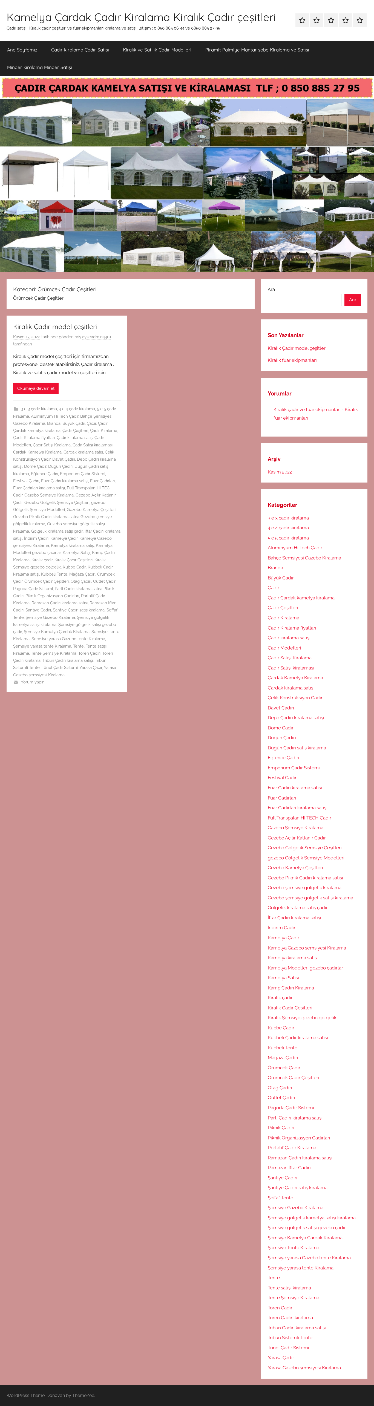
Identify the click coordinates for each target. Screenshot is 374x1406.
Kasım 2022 (280, 472)
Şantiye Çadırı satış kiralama (79, 610)
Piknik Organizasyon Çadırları (52, 595)
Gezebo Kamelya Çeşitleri (91, 509)
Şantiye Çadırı (38, 610)
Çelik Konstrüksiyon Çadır (295, 697)
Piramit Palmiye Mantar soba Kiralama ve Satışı (257, 50)
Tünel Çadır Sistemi (60, 667)
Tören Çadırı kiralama (290, 1317)
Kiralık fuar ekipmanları (292, 360)
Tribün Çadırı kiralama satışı (67, 660)
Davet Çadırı (63, 459)
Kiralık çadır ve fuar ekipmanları (307, 409)
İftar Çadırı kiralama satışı (294, 917)
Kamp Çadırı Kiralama (291, 988)
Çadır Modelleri (284, 648)
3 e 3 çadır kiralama (39, 408)
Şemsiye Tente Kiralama (293, 1247)
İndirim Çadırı (36, 538)
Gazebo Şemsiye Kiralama (49, 495)
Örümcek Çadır (284, 1067)
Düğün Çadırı (60, 466)
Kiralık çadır (42, 560)
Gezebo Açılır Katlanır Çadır (297, 838)
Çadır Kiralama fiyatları (34, 437)
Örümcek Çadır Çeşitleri (46, 581)
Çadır (91, 423)
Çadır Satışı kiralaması (93, 445)
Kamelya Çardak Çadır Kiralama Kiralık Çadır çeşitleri (141, 17)
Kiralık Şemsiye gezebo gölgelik (302, 1017)
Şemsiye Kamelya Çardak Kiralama (57, 631)
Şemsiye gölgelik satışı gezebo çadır (307, 1227)
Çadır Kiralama (103, 430)
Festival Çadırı (26, 480)
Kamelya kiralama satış (72, 545)
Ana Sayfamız (22, 50)
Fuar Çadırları (102, 480)
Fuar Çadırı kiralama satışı (64, 480)
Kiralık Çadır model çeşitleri (55, 326)
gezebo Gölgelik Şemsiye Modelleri (306, 858)
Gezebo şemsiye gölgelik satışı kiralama (310, 897)
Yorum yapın (33, 682)
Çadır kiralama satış (75, 437)
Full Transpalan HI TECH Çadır (299, 818)
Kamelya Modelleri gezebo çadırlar (305, 968)
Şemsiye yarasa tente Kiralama (42, 646)
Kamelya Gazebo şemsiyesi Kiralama (307, 948)
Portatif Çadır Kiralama (292, 1147)
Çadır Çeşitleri (75, 430)
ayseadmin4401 (96, 336)
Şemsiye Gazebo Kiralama (50, 617)
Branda (54, 423)
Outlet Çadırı (104, 581)
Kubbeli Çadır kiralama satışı (298, 1037)
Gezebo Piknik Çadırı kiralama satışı (46, 516)
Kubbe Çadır (74, 567)
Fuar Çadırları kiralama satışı (39, 488)
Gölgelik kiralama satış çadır (57, 531)
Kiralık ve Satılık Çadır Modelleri (157, 50)
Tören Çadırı (89, 653)
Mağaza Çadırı (82, 574)
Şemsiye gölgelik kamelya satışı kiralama (312, 1217)
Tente (78, 646)
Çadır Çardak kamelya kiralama (301, 597)
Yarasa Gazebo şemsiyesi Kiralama (304, 1367)
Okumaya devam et (35, 388)
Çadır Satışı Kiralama (52, 445)
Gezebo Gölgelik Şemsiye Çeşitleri (56, 502)
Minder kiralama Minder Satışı (39, 67)
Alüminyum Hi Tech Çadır (54, 416)
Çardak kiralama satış (83, 452)
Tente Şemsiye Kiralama (53, 653)
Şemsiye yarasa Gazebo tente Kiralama (68, 638)
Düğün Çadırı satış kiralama (297, 747)
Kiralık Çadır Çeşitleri (73, 560)
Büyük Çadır (73, 423)
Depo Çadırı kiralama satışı (296, 717)
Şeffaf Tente (280, 1197)
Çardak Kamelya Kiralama (37, 452)
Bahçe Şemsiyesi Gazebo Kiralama (304, 558)
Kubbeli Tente (54, 574)
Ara (271, 289)
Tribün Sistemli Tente (290, 1337)
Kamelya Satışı (76, 552)
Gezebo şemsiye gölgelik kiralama (304, 887)
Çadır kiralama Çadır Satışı (80, 50)
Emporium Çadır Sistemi (82, 473)
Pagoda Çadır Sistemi (33, 588)
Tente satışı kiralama (289, 1287)
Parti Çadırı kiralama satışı (78, 588)
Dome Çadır (35, 466)
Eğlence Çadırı (44, 473)
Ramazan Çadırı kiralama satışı (59, 602)
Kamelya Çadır (63, 538)
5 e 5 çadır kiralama (288, 538)
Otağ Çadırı (81, 581)
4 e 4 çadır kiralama (77, 408)
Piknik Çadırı (281, 1127)
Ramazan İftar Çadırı (289, 1167)
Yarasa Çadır (90, 667)
